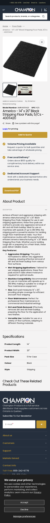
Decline (24, 509)
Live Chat (26, 3)
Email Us (34, 3)
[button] (4, 10)
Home (5, 26)
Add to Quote (25, 134)
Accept (24, 502)
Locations (42, 3)
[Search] (43, 16)
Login (5, 129)
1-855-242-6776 (15, 3)
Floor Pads (16, 26)
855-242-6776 (21, 470)
